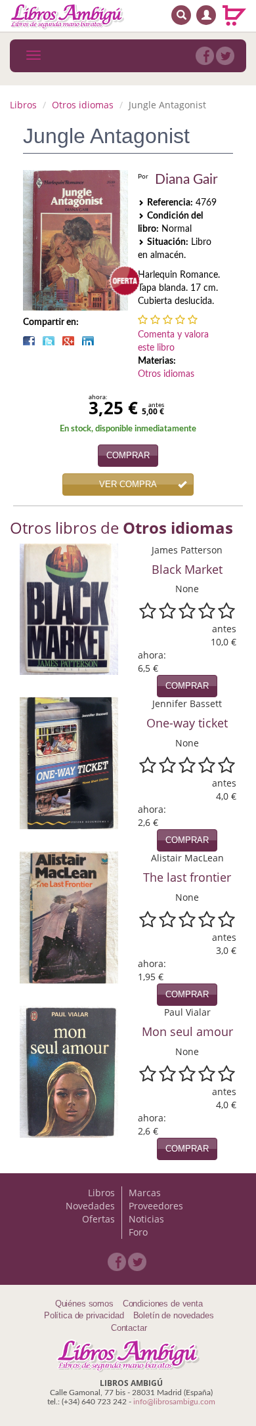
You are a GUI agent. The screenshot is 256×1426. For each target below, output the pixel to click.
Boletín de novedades (173, 1315)
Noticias (146, 1219)
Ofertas (98, 1219)
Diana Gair (186, 179)
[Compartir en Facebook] (29, 340)
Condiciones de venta (163, 1303)
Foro (138, 1232)
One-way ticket (187, 723)
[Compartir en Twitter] (48, 340)
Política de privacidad (84, 1315)
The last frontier (187, 877)
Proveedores (156, 1205)
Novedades (90, 1205)
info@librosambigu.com (174, 1402)
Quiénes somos (84, 1303)
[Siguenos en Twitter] (225, 56)
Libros (23, 104)
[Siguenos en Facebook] (205, 56)
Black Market (187, 569)
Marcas (145, 1192)
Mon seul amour (187, 1031)
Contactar (129, 1328)
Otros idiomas (83, 104)
